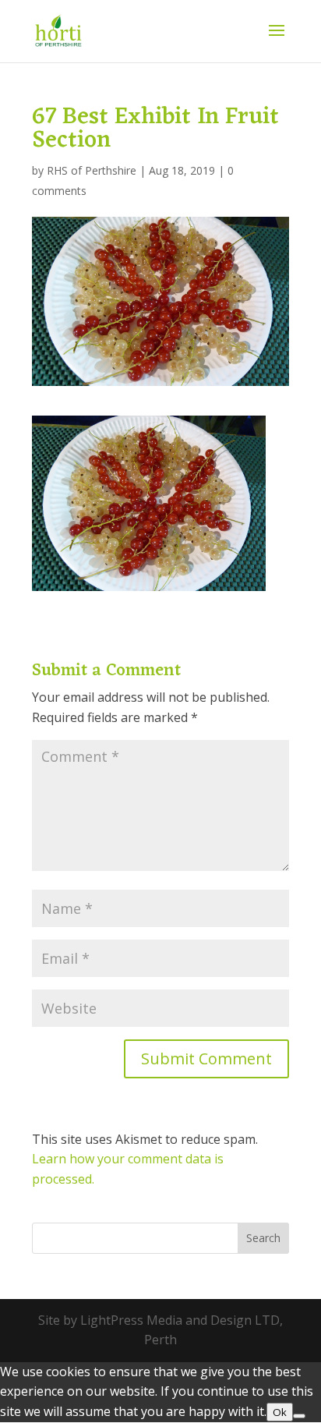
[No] (299, 1416)
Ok (280, 1412)
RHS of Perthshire (91, 170)
